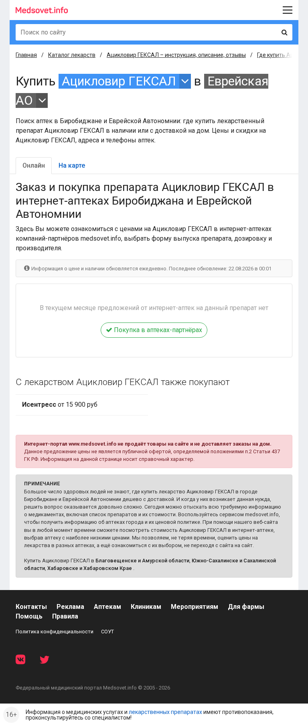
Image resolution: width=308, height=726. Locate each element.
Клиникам (146, 606)
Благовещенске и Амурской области (142, 561)
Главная (26, 55)
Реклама (70, 606)
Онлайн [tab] (33, 165)
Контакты (31, 606)
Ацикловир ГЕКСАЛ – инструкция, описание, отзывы (176, 55)
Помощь (29, 616)
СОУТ (107, 632)
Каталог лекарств (71, 55)
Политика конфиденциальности (54, 632)
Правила (65, 616)
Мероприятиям (194, 606)
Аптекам (107, 606)
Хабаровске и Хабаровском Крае (89, 568)
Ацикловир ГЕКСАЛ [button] (119, 81)
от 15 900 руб (59, 404)
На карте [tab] (72, 165)
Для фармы (246, 606)
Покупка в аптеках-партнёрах (157, 330)
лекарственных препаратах (165, 712)
